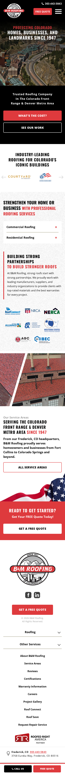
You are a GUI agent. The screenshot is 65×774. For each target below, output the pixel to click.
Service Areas (32, 663)
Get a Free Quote (32, 528)
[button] (3, 177)
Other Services (30, 644)
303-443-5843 (53, 3)
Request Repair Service (32, 724)
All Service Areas (32, 467)
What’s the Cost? (32, 115)
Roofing (30, 632)
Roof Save (32, 717)
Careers (32, 694)
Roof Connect (32, 709)
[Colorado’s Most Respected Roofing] (14, 11)
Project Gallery (32, 701)
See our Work (32, 128)
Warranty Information (32, 686)
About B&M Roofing (32, 656)
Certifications (32, 679)
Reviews (32, 671)
